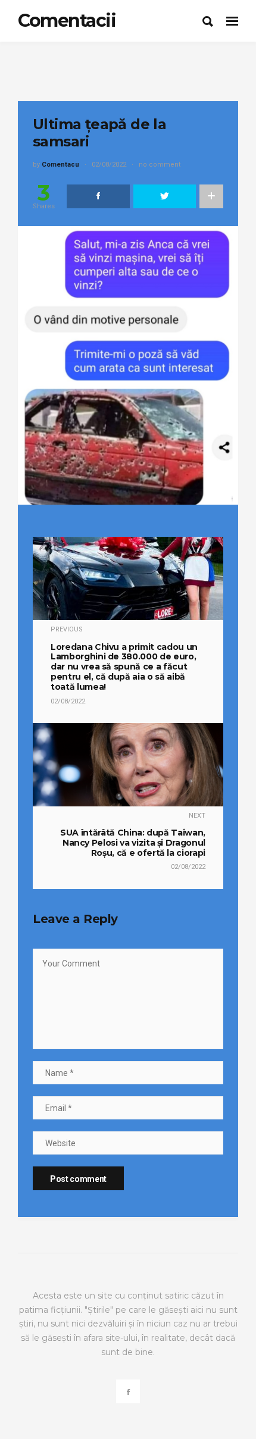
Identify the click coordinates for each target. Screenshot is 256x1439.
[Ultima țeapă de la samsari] (128, 365)
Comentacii (66, 21)
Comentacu (60, 164)
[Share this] (98, 196)
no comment (159, 164)
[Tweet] (164, 196)
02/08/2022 (109, 164)
